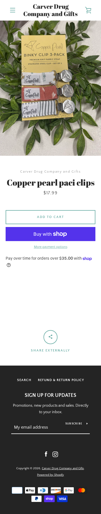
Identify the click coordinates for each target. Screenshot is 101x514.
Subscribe (73, 423)
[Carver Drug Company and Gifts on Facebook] (46, 454)
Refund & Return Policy (61, 380)
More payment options (50, 247)
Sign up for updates (50, 395)
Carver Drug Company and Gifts (50, 10)
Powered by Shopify (50, 475)
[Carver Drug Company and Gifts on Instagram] (55, 454)
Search (24, 380)
